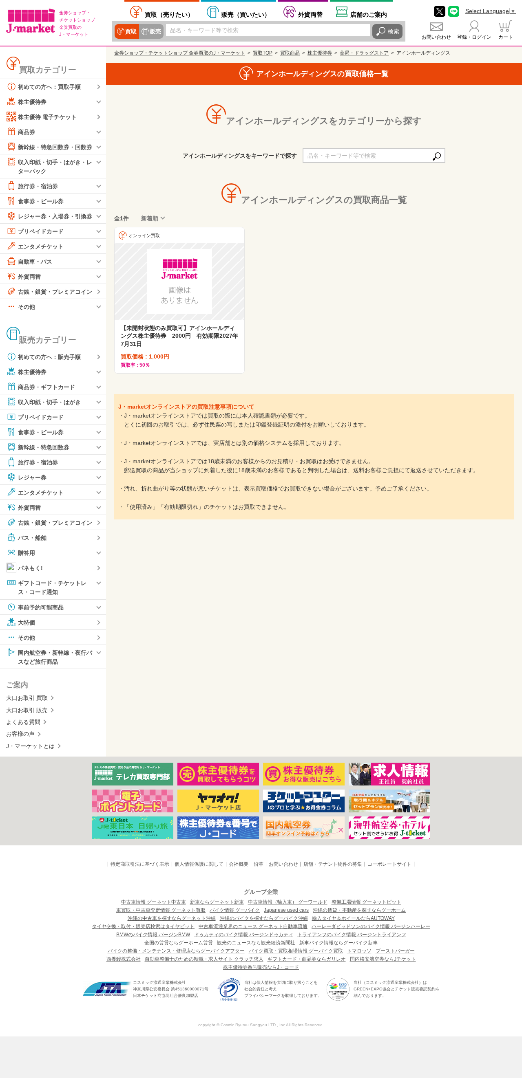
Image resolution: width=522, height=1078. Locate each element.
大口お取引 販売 (27, 710)
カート (505, 37)
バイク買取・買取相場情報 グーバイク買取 (296, 951)
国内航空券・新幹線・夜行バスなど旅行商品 (55, 656)
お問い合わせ (436, 37)
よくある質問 (23, 722)
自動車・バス (35, 261)
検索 (393, 31)
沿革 (258, 864)
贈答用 (26, 553)
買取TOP (262, 53)
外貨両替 (310, 14)
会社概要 (238, 864)
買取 (131, 31)
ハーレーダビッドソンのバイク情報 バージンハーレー (371, 926)
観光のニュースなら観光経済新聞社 (256, 943)
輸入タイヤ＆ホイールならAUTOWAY (353, 918)
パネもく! (30, 568)
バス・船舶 (32, 538)
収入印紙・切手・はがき (49, 402)
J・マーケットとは (30, 746)
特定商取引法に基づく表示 (140, 864)
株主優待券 (32, 102)
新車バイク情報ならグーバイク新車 (338, 943)
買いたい (245, 14)
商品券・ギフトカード (46, 387)
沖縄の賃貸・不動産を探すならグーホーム (359, 910)
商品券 (26, 132)
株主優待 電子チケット (47, 117)
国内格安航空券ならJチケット (383, 959)
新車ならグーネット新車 (217, 902)
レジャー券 (32, 477)
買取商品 (290, 53)
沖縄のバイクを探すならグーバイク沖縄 (264, 918)
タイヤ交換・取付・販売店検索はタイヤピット (143, 926)
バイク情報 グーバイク (235, 910)
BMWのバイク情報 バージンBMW (153, 934)
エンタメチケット (41, 246)
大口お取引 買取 (27, 698)
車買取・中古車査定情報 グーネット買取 (161, 910)
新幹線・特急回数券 (43, 447)
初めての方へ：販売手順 (49, 357)
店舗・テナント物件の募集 (332, 864)
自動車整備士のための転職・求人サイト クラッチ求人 (204, 959)
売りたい (169, 14)
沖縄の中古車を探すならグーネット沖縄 (172, 918)
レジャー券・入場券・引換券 (55, 216)
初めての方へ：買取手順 (49, 87)
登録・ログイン (474, 37)
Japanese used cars (286, 910)
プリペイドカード (41, 231)
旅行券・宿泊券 (38, 186)
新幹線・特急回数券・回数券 (55, 147)
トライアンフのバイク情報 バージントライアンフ (351, 934)
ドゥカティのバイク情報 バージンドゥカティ (243, 934)
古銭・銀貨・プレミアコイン (55, 291)
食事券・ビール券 (41, 201)
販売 (155, 31)
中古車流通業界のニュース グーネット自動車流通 (253, 926)
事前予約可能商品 (41, 607)
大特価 (26, 622)
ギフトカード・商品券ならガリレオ (307, 959)
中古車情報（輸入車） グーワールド (287, 902)
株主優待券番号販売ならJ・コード (261, 967)
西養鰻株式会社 (123, 959)
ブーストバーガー (395, 951)
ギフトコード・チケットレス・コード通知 (52, 587)
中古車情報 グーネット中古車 (153, 902)
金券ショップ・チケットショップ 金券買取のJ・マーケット (179, 53)
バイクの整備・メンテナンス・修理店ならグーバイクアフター (176, 951)
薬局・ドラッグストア (364, 53)
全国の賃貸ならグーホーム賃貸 (178, 943)
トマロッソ (359, 951)
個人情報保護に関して (199, 864)
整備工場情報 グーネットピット (366, 902)
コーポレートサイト (389, 864)
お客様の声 (20, 733)
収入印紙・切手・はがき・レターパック (55, 166)
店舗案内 (368, 14)
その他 (26, 307)
